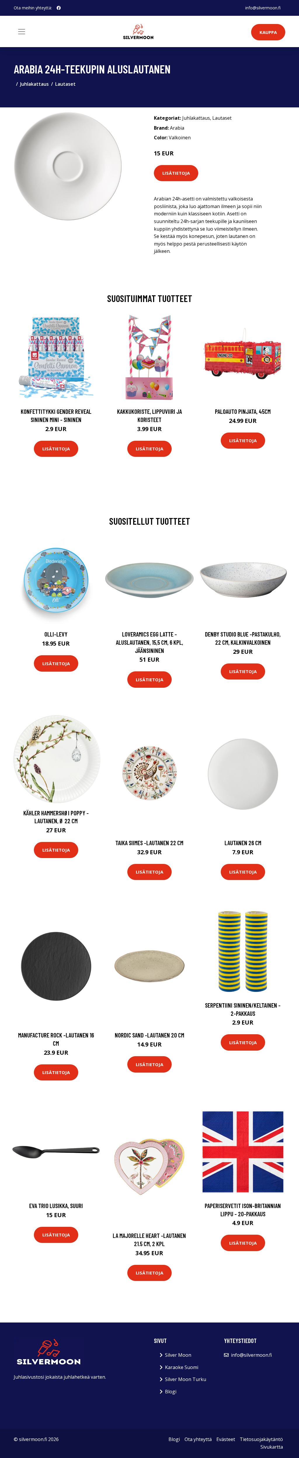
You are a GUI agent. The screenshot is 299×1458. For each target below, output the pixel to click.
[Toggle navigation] (21, 31)
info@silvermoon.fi (263, 8)
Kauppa (268, 32)
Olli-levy (55, 634)
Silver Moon (178, 1355)
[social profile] (58, 7)
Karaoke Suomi (181, 1367)
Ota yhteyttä (198, 1439)
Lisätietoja (176, 173)
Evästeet (225, 1439)
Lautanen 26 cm (243, 842)
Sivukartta (271, 1447)
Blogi (170, 1391)
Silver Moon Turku (185, 1379)
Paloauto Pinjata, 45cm (243, 411)
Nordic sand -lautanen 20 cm (149, 1035)
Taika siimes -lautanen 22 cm (149, 842)
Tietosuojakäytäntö (261, 1439)
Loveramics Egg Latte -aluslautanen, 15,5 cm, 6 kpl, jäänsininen (149, 642)
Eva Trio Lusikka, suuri (56, 1205)
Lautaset (65, 84)
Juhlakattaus (34, 84)
